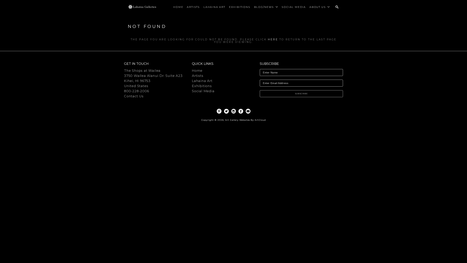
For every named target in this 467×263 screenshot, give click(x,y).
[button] (266, 7)
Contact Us (134, 96)
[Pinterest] (220, 111)
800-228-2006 (136, 91)
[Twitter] (227, 111)
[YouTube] (248, 111)
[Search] (336, 6)
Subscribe (301, 93)
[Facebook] (241, 111)
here (273, 39)
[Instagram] (234, 111)
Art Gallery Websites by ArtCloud (245, 120)
